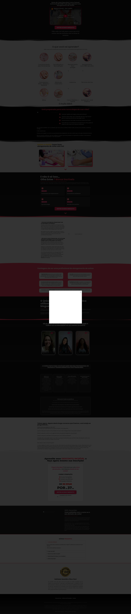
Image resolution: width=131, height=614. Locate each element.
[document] (65, 307)
